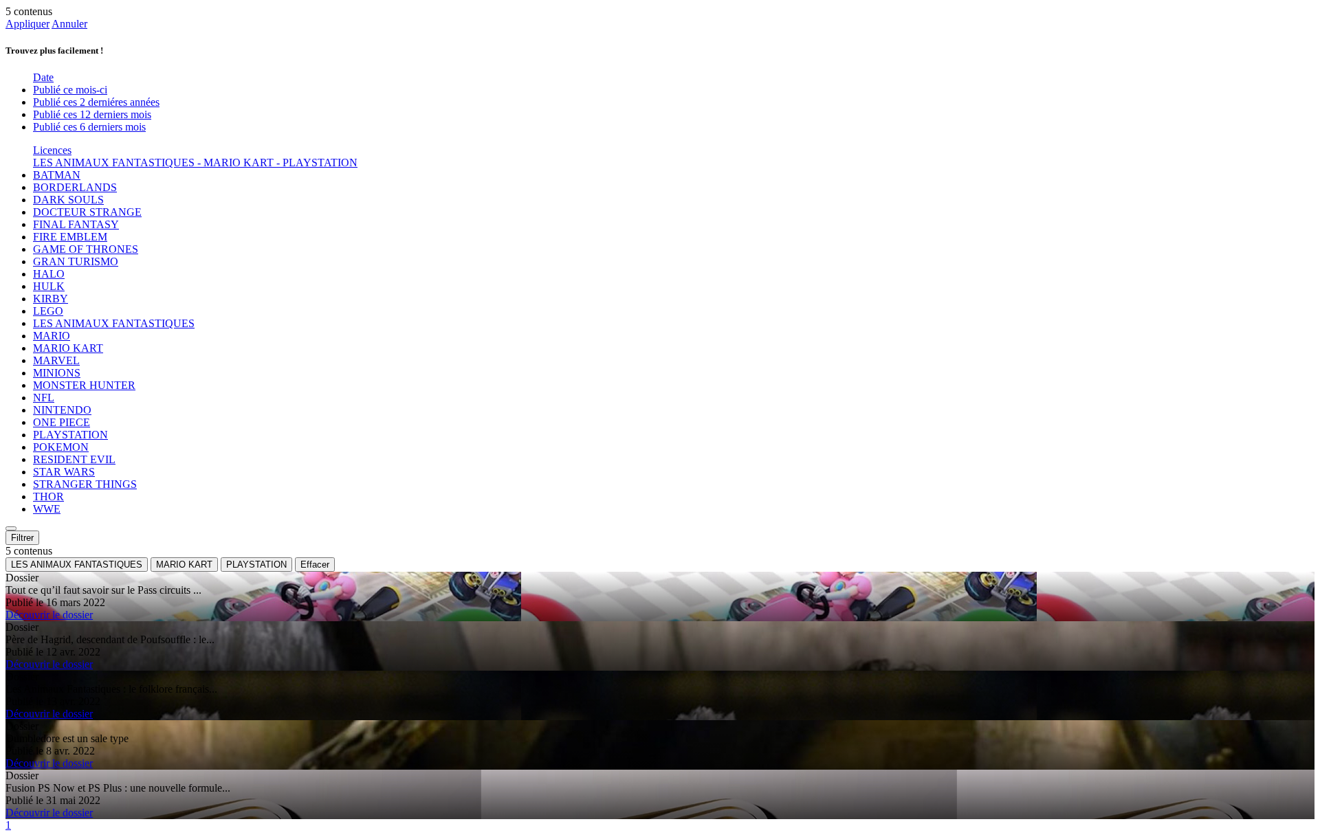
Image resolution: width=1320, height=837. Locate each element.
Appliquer (28, 24)
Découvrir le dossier (49, 615)
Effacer (314, 564)
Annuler (69, 24)
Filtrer (22, 538)
